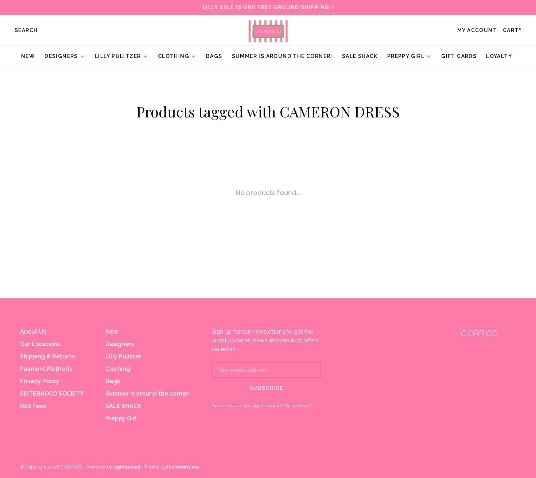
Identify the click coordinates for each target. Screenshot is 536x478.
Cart (512, 30)
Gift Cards (459, 56)
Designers (61, 56)
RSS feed (33, 406)
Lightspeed (126, 467)
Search (26, 30)
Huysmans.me (183, 467)
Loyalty (499, 56)
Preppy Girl (405, 56)
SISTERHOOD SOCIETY (51, 393)
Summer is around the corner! (282, 56)
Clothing (173, 56)
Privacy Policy (39, 381)
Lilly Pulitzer (119, 56)
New (28, 56)
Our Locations (40, 344)
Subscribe (266, 388)
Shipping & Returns (47, 356)
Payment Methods (46, 368)
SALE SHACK (360, 56)
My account (477, 30)
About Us (33, 331)
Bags (214, 56)
